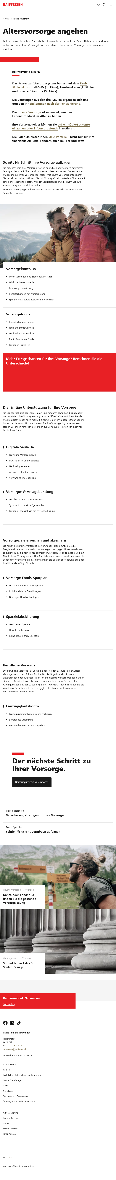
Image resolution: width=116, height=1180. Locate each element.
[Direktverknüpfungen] (98, 4)
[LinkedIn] (12, 1023)
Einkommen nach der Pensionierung (55, 103)
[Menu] (111, 4)
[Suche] (104, 4)
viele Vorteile (58, 137)
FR (10, 1157)
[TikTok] (19, 1023)
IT (16, 1157)
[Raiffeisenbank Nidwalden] (13, 4)
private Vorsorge (29, 112)
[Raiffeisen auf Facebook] (5, 1023)
